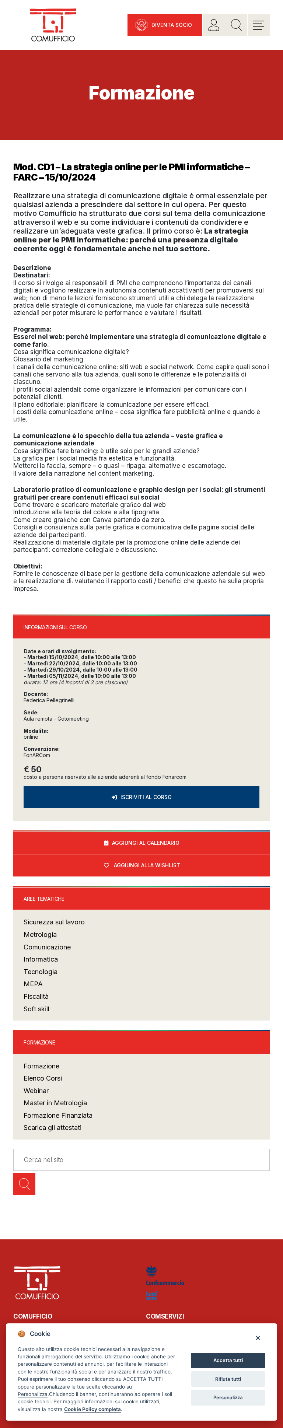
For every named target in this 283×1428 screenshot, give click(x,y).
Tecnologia (40, 972)
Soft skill (36, 1009)
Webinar (36, 1091)
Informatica (41, 959)
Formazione (41, 1066)
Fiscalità (36, 996)
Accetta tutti (228, 1360)
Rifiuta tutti (228, 1379)
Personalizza (228, 1397)
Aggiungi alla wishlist (147, 865)
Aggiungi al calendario (145, 843)
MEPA (33, 984)
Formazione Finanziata (58, 1115)
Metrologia (40, 934)
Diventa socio (171, 25)
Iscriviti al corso (146, 797)
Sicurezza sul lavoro (54, 922)
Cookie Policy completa (92, 1409)
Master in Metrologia (55, 1103)
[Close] (257, 1337)
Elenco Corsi (43, 1078)
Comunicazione (47, 947)
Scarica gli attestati (52, 1127)
